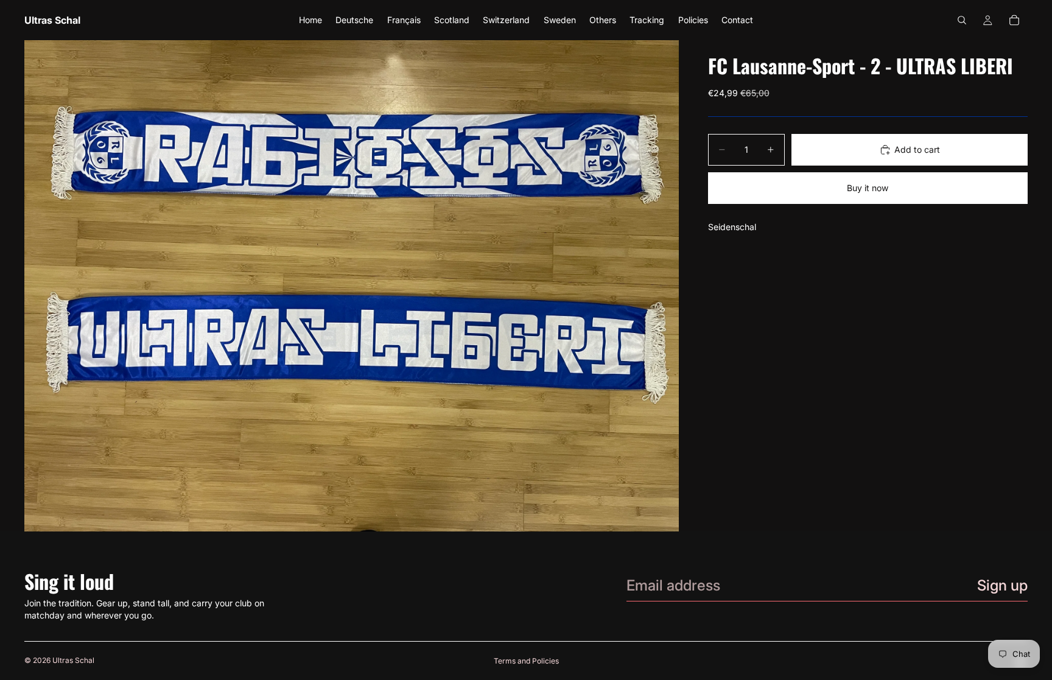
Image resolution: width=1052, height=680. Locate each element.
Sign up (1002, 585)
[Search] (962, 20)
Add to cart (917, 149)
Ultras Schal (73, 660)
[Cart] (1014, 20)
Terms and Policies (526, 660)
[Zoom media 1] (351, 285)
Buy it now (867, 188)
